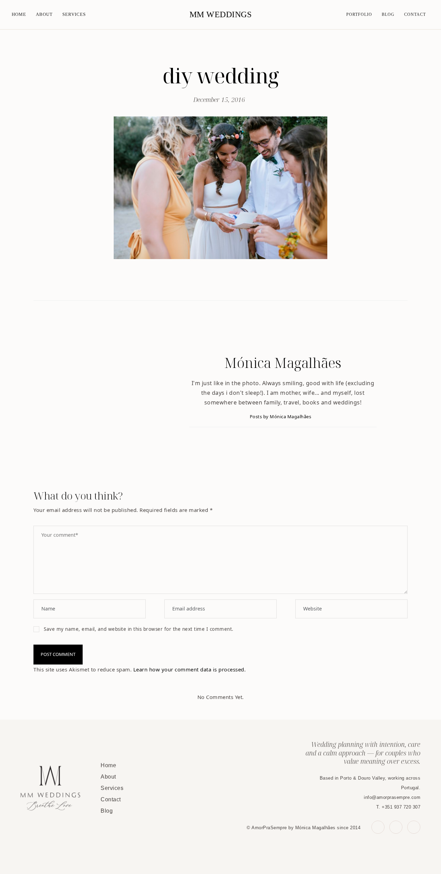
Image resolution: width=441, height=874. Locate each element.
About (44, 14)
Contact (415, 14)
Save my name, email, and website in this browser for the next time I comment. (139, 629)
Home (19, 14)
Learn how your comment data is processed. (189, 669)
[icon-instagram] (413, 827)
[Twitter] (213, 283)
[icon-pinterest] (395, 827)
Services (74, 14)
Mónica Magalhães (282, 362)
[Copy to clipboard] (243, 283)
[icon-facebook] (377, 827)
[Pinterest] (228, 283)
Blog (388, 14)
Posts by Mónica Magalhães (281, 416)
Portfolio (359, 14)
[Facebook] (199, 283)
